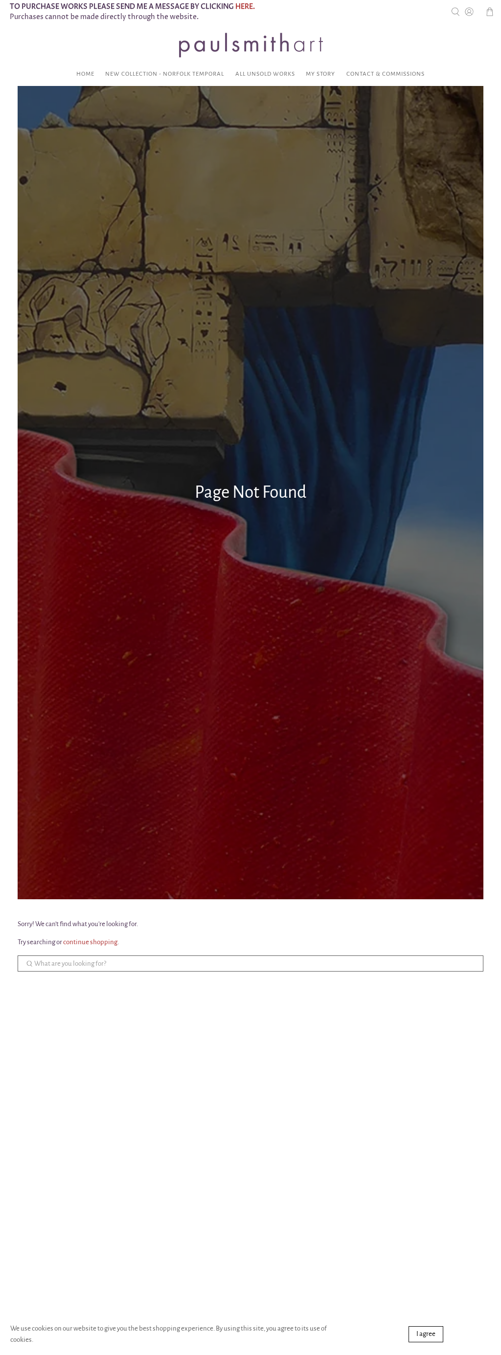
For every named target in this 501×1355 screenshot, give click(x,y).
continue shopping (90, 942)
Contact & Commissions (385, 74)
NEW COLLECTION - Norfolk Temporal (164, 74)
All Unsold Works (265, 74)
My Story (320, 74)
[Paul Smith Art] (250, 45)
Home (85, 74)
